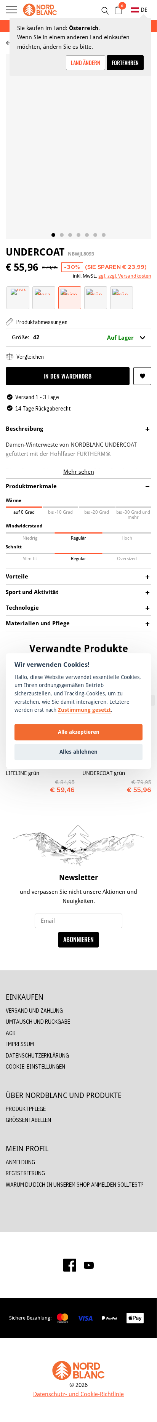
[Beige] (70, 291)
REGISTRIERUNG (25, 1173)
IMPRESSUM (20, 1044)
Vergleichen (29, 356)
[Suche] (105, 11)
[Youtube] (89, 1265)
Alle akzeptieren (78, 732)
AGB (11, 1033)
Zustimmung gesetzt (84, 709)
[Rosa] (44, 291)
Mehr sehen (78, 471)
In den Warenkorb (67, 376)
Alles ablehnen (78, 752)
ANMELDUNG (20, 1162)
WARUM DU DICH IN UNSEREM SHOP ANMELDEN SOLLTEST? (75, 1184)
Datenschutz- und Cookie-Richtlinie (78, 1394)
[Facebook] (69, 1265)
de (144, 9)
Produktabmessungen (41, 322)
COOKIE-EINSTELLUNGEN (35, 1066)
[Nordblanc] (40, 10)
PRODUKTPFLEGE (26, 1108)
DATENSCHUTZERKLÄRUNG (37, 1055)
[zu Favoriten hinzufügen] (142, 376)
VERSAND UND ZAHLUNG (34, 1010)
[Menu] (11, 10)
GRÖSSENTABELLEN (28, 1119)
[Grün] (96, 291)
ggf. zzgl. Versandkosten (124, 276)
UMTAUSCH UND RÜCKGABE (38, 1021)
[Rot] (18, 291)
